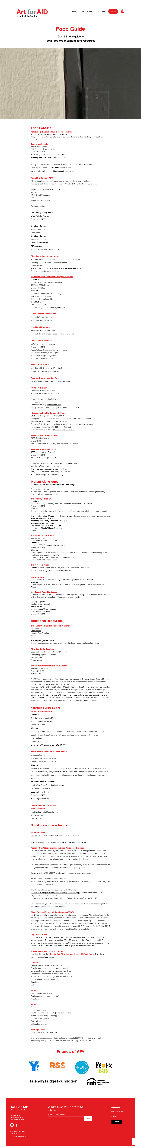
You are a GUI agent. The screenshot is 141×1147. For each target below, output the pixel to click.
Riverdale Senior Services (41, 320)
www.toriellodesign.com (18, 1136)
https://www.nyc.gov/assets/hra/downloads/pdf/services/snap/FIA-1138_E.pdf (63, 898)
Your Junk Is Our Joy (27, 16)
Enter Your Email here (56, 1114)
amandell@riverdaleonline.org (61, 557)
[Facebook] (16, 1125)
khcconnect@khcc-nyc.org (64, 171)
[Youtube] (12, 1125)
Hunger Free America (40, 633)
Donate (34, 530)
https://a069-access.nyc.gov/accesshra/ (74, 873)
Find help (35, 836)
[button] (122, 11)
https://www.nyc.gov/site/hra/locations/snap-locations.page (55, 892)
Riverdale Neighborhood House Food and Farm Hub (52, 334)
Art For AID (19, 1107)
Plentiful (34, 635)
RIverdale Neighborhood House (44, 560)
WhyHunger (40, 640)
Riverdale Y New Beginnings (43, 317)
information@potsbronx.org (47, 249)
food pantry (37, 134)
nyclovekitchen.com (53, 404)
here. (97, 643)
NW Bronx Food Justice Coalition (44, 330)
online (42, 206)
